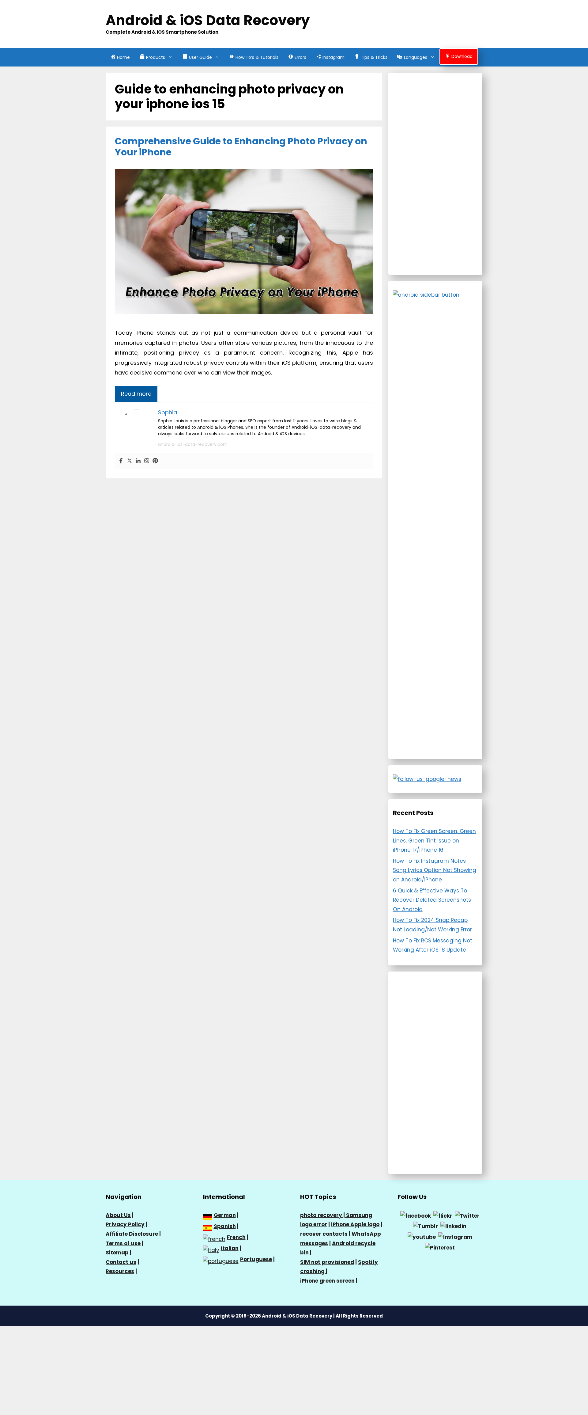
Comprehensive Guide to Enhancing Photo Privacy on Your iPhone (241, 147)
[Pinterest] (155, 461)
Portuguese (256, 1259)
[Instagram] (146, 461)
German (225, 1215)
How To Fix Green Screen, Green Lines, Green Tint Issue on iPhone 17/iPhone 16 (434, 840)
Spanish (225, 1226)
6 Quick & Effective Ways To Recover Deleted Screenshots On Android (432, 900)
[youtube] (421, 1236)
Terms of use (123, 1243)
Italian (230, 1248)
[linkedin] (453, 1226)
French (236, 1237)
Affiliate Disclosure (132, 1234)
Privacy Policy (125, 1224)
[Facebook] (121, 461)
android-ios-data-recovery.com (193, 444)
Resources (120, 1271)
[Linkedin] (138, 461)
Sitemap (117, 1252)
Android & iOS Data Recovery (208, 20)
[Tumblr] (426, 1226)
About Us (118, 1215)
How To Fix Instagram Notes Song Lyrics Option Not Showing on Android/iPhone (434, 870)
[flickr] (443, 1215)
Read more (136, 393)
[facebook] (416, 1215)
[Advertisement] (435, 174)
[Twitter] (129, 461)
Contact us (121, 1262)
